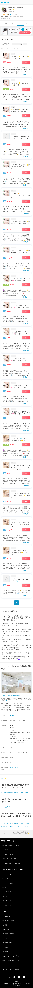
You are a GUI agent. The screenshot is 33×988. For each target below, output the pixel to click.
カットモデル (7, 905)
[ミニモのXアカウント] (14, 977)
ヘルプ (5, 965)
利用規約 (5, 951)
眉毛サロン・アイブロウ (10, 859)
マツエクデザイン (8, 901)
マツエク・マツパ (11, 832)
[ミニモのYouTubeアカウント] (24, 977)
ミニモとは (6, 916)
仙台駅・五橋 (24, 832)
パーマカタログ (7, 887)
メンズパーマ (7, 892)
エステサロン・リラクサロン (11, 863)
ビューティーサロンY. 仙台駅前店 (15, 833)
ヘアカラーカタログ (9, 883)
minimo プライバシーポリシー (12, 956)
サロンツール (7, 938)
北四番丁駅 (25, 826)
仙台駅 (3, 833)
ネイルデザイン (7, 896)
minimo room (7, 929)
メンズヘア (6, 878)
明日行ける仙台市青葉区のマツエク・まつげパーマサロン (15, 792)
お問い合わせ (14, 768)
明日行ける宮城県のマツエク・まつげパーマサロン (14, 807)
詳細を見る (26, 75)
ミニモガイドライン (9, 947)
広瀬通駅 (9, 824)
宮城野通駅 (16, 824)
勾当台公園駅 (4, 826)
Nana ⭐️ (27, 833)
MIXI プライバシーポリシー (11, 960)
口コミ (28, 23)
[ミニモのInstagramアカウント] (9, 977)
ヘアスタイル (7, 874)
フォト (12, 23)
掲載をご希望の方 (8, 934)
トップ (3, 832)
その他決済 (13, 737)
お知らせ (5, 925)
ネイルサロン (7, 850)
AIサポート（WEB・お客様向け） (13, 969)
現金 (11, 725)
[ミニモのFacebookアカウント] (19, 977)
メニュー (16, 778)
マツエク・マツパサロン (10, 854)
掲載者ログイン (7, 943)
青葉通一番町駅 (25, 824)
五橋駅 (18, 826)
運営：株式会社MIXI (9, 920)
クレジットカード (15, 730)
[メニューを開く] (30, 2)
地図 (5, 701)
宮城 (18, 832)
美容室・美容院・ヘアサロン (11, 845)
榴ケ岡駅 (12, 826)
